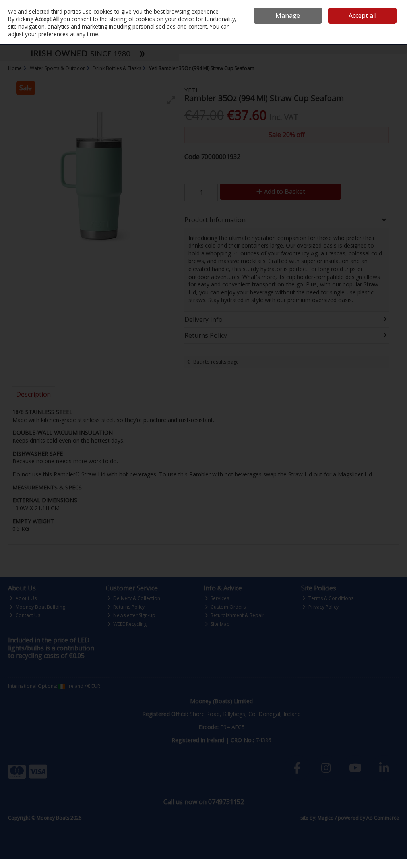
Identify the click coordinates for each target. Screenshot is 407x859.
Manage (287, 15)
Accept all (362, 15)
